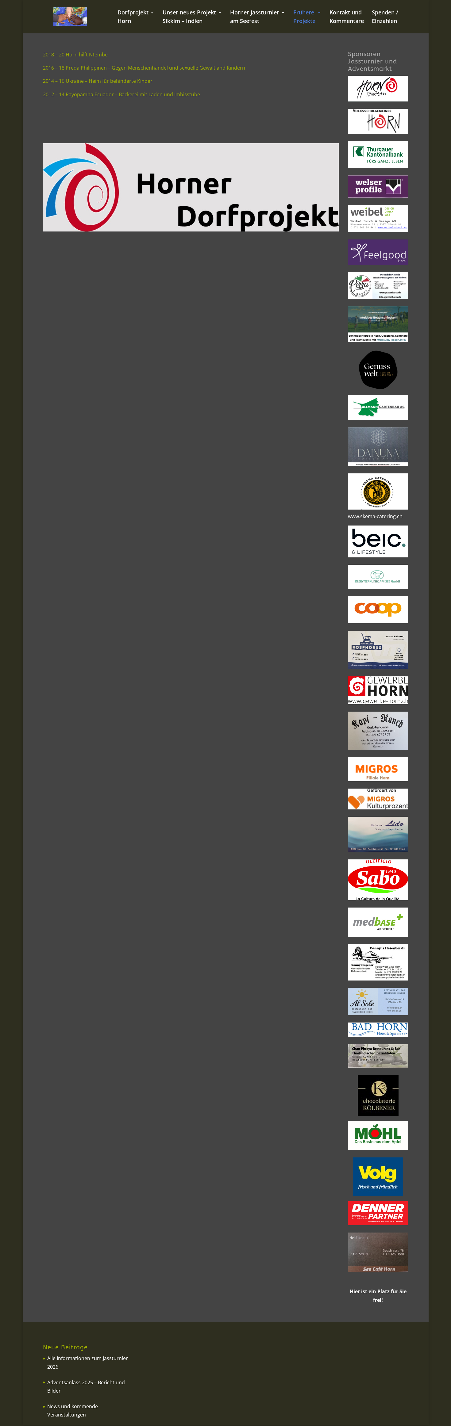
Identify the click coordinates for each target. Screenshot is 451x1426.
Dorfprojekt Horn (133, 17)
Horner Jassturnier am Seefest (254, 17)
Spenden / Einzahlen (385, 17)
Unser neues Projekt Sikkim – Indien (189, 17)
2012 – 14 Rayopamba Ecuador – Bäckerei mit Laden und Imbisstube (121, 94)
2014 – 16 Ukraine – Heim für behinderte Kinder (97, 81)
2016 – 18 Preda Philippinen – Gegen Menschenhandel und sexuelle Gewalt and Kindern (144, 67)
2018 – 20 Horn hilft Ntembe (75, 54)
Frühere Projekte (304, 17)
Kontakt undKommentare (347, 17)
